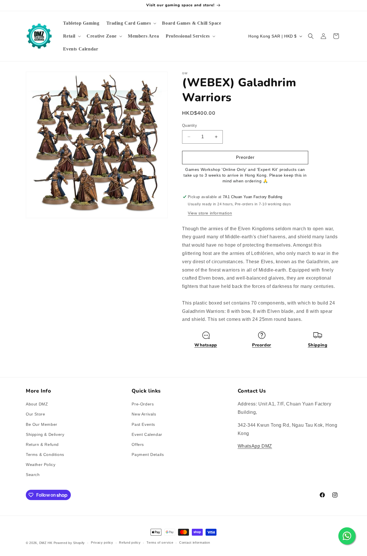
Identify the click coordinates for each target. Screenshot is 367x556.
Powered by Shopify (69, 543)
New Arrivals (144, 414)
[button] (131, 23)
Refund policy (129, 542)
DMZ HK (45, 543)
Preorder (261, 345)
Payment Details (148, 454)
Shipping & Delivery (45, 434)
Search (33, 474)
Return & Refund (42, 444)
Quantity (189, 125)
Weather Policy (40, 464)
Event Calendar (147, 434)
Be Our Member (41, 424)
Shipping (317, 345)
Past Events (143, 424)
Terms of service (160, 542)
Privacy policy (102, 542)
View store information (210, 213)
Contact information (194, 542)
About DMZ (37, 404)
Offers (138, 444)
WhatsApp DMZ (255, 446)
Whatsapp (205, 345)
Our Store (35, 414)
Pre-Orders (143, 404)
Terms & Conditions (45, 454)
